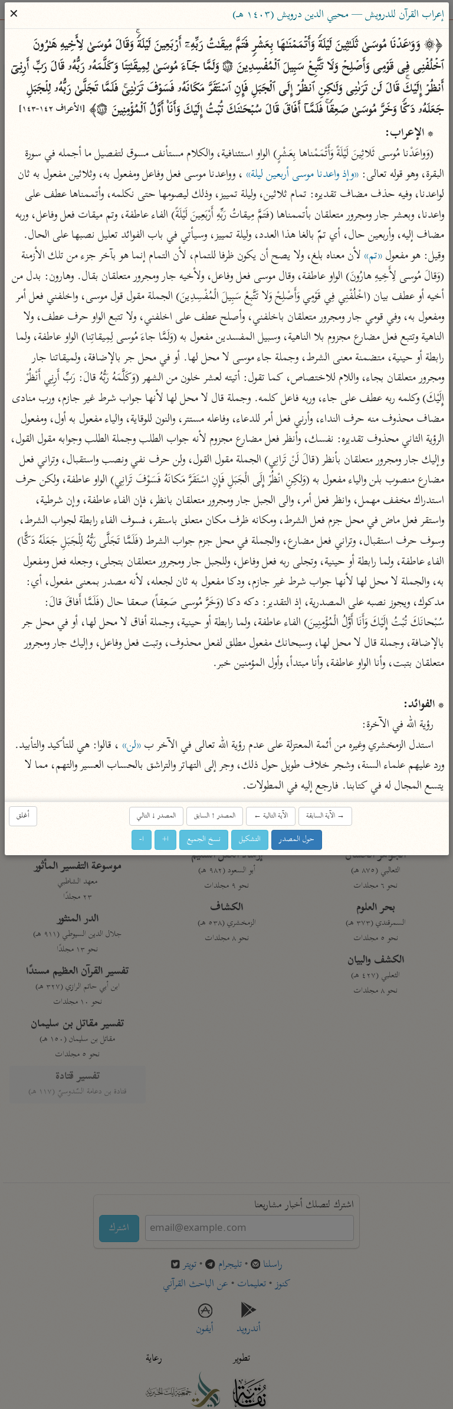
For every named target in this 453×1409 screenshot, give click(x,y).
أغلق (23, 816)
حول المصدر (296, 839)
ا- (141, 839)
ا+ (165, 839)
